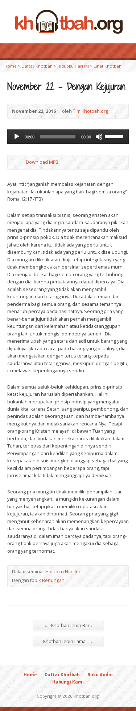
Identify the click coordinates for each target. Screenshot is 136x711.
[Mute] (99, 136)
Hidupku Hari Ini (73, 66)
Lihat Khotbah (107, 66)
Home (10, 66)
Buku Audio (100, 674)
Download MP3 (42, 162)
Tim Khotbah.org (90, 111)
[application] (68, 136)
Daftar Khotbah (37, 66)
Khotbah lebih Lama (68, 641)
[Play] (16, 136)
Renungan (53, 580)
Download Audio (20, 162)
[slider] (115, 135)
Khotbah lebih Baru (68, 625)
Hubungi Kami (68, 682)
